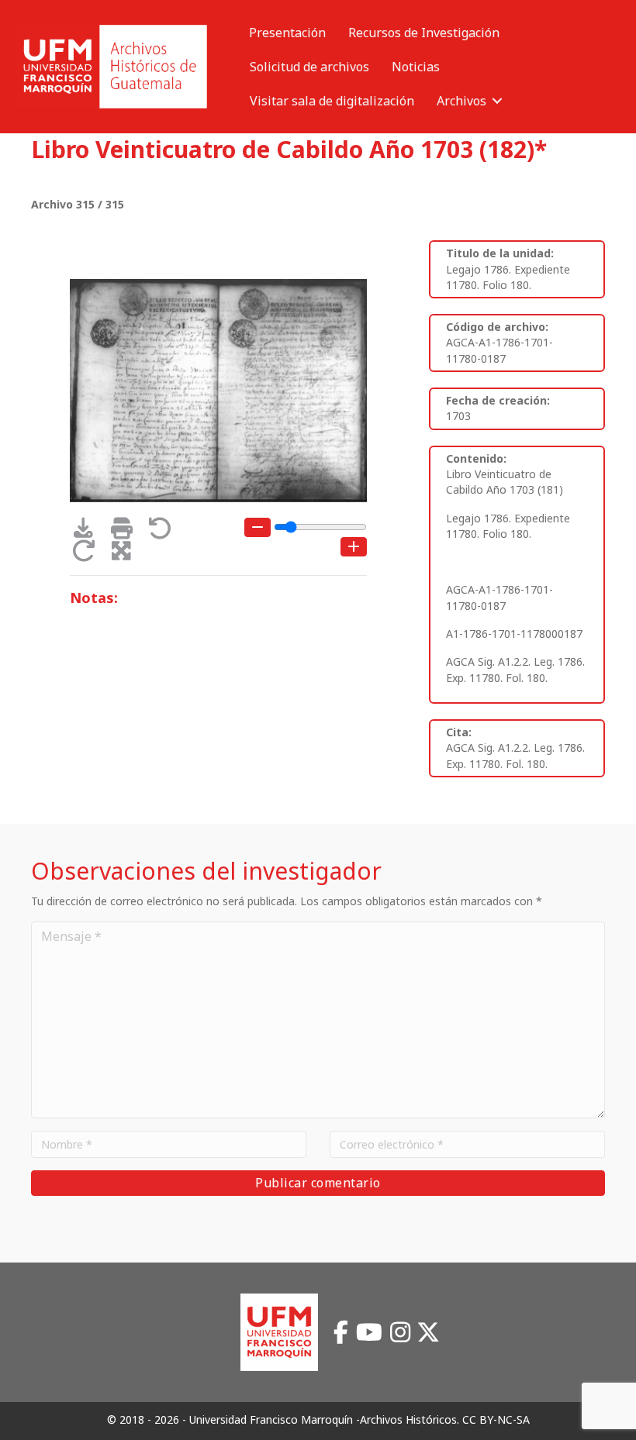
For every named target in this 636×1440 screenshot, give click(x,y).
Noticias (416, 66)
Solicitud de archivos (309, 66)
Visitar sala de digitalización (332, 100)
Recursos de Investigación (423, 32)
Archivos (461, 100)
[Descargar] (89, 532)
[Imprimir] (127, 532)
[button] (497, 101)
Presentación (287, 32)
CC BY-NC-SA (496, 1419)
